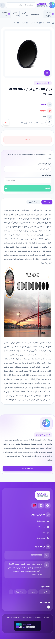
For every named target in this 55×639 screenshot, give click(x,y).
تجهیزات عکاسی (36, 22)
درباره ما (25, 14)
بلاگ (43, 532)
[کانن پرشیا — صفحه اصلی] (46, 5)
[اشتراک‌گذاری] (49, 122)
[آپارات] (34, 505)
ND (15, 22)
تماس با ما (16, 14)
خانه (48, 22)
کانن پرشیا (16, 617)
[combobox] (21, 5)
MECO (43, 104)
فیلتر (23, 22)
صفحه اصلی (40, 521)
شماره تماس (46, 175)
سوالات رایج (20, 591)
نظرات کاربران (33, 202)
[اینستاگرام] (41, 505)
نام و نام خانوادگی (44, 163)
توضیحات (46, 202)
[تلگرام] (47, 505)
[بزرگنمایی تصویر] (47, 73)
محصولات (35, 14)
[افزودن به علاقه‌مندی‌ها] (6, 122)
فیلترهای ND (30, 243)
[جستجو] (8, 5)
